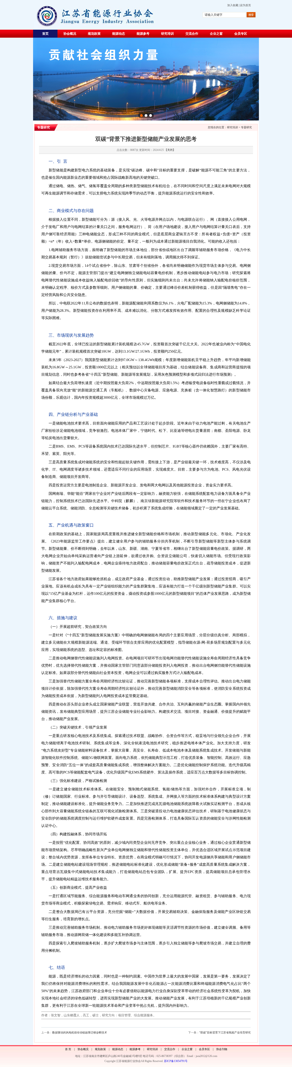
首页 (45, 33)
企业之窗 (216, 33)
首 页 (68, 1049)
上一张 (38, 79)
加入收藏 (232, 5)
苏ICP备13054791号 (176, 1061)
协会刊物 (221, 1049)
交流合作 (191, 33)
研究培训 (167, 33)
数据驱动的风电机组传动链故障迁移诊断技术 (79, 1032)
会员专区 (240, 33)
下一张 (254, 79)
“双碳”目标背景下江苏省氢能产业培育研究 (225, 1032)
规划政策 (94, 33)
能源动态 (118, 33)
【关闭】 (169, 150)
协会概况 (69, 33)
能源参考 (143, 33)
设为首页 (245, 5)
